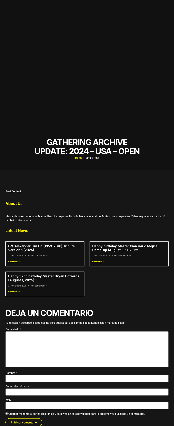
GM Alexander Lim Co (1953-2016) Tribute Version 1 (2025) (41, 248)
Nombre (11, 373)
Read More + (14, 261)
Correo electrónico (17, 386)
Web (8, 400)
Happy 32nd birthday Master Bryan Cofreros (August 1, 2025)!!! (43, 278)
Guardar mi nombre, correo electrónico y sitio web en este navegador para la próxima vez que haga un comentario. (76, 414)
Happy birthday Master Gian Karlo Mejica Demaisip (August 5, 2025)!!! (125, 248)
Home (78, 157)
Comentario (13, 329)
